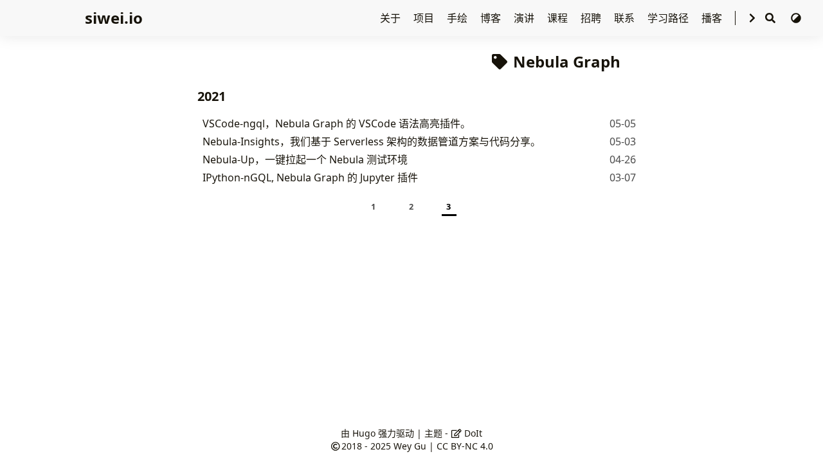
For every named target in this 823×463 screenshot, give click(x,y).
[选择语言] (752, 18)
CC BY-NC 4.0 (465, 446)
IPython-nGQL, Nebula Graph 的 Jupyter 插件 (310, 177)
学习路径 (669, 18)
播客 (713, 18)
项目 (425, 18)
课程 (558, 18)
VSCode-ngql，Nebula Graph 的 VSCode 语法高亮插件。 (337, 123)
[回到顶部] (795, 404)
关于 (391, 18)
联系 (625, 18)
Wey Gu (409, 446)
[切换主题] (796, 18)
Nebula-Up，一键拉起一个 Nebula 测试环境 (305, 159)
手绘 (458, 18)
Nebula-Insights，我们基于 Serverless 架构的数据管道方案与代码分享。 (372, 141)
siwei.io (114, 17)
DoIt (472, 433)
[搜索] (770, 18)
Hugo (363, 433)
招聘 (592, 18)
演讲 (525, 18)
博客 (491, 18)
